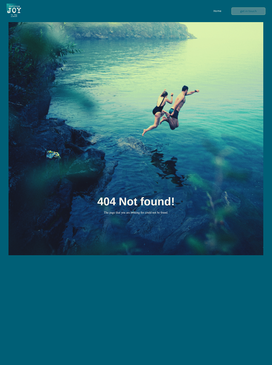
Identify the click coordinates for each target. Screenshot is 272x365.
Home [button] (217, 11)
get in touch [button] (248, 11)
